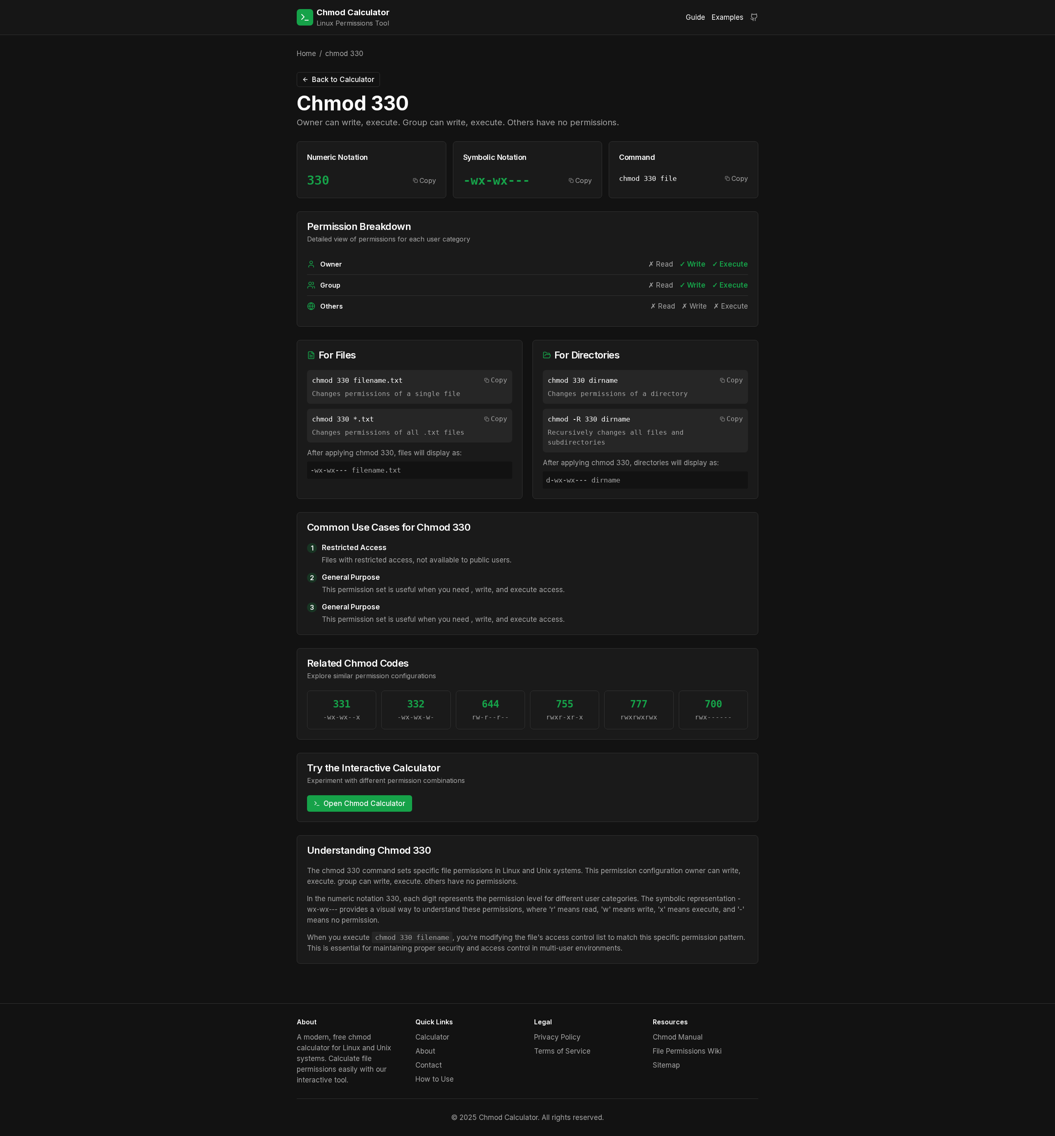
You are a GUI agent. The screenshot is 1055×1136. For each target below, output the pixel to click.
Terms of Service (562, 1051)
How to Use (434, 1079)
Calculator (432, 1037)
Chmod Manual (678, 1037)
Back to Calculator (343, 79)
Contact (428, 1065)
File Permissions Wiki (687, 1051)
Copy (428, 180)
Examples (727, 17)
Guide (695, 17)
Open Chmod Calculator (365, 803)
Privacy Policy (557, 1037)
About (425, 1051)
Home (306, 53)
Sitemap (666, 1065)
